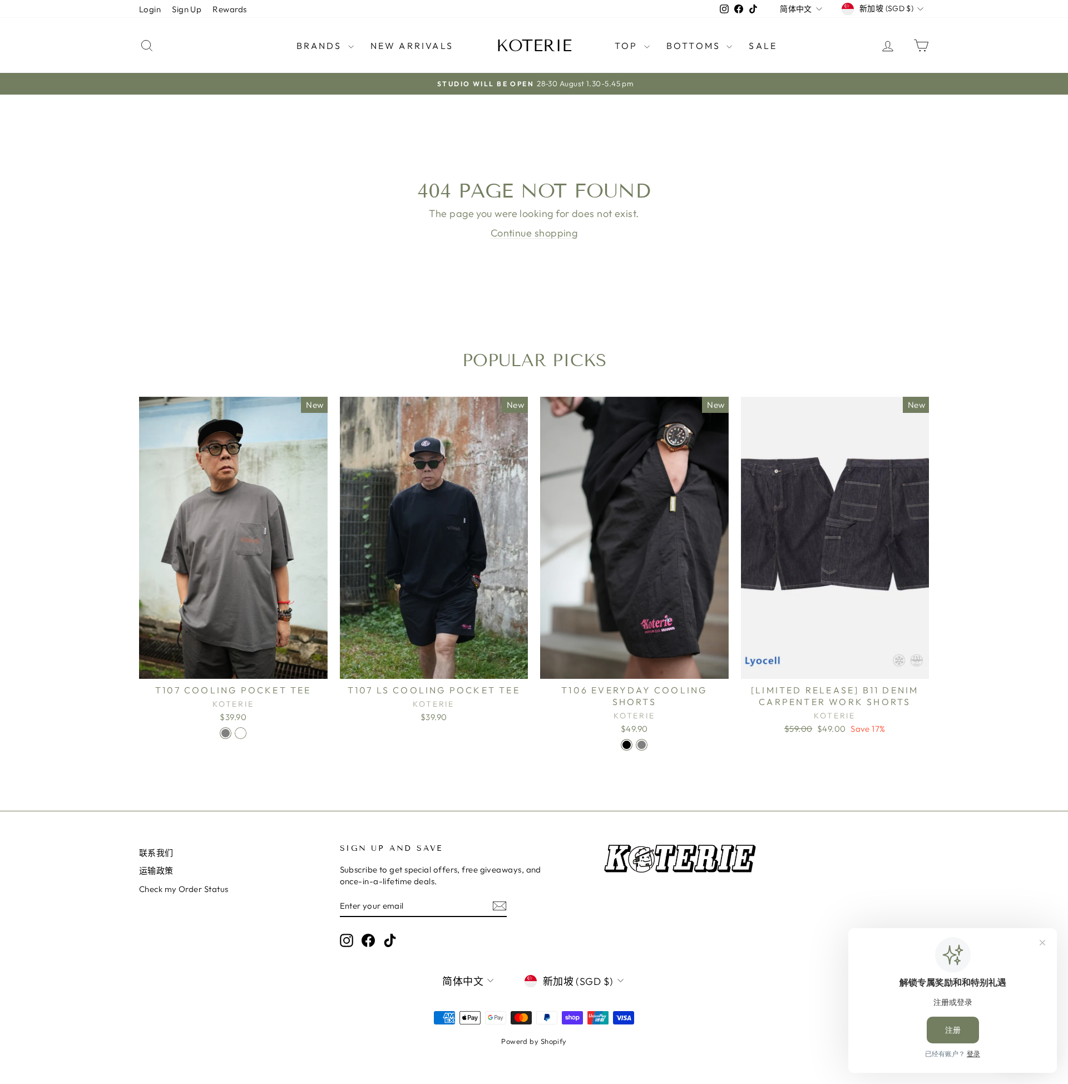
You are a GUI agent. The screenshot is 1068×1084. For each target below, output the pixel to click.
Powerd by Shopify (534, 1041)
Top (628, 45)
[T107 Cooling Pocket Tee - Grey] (225, 733)
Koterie (534, 46)
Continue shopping (534, 232)
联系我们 (156, 853)
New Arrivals (411, 45)
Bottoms (695, 45)
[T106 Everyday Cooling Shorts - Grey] (641, 745)
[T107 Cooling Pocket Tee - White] (240, 733)
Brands (320, 45)
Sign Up (186, 9)
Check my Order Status (183, 889)
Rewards (229, 9)
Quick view (233, 667)
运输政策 (156, 870)
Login (150, 9)
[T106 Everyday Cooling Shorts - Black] (626, 745)
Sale (763, 45)
